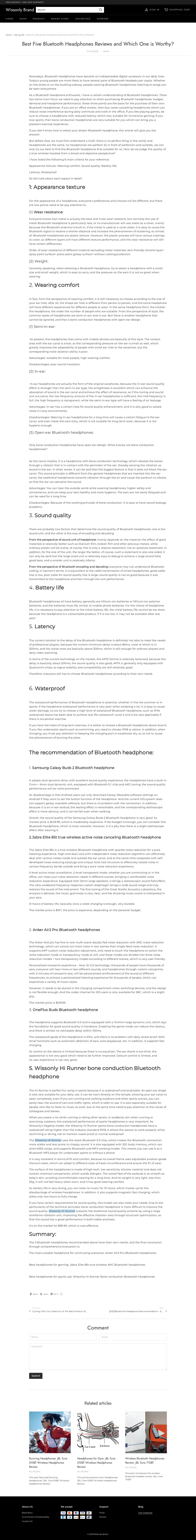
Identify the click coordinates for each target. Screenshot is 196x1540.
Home (9, 19)
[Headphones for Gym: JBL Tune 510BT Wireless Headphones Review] (98, 1432)
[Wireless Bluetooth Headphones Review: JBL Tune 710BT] (146, 1432)
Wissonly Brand (20, 10)
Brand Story (60, 19)
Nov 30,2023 (34, 1472)
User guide (19, 35)
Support (103, 19)
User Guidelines (145, 1513)
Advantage (83, 19)
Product (39, 19)
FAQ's (102, 1513)
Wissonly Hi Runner (48, 1140)
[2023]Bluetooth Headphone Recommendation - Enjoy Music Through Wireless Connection (136, 1311)
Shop (23, 19)
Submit (36, 1375)
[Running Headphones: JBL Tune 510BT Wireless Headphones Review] (50, 1432)
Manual (102, 1517)
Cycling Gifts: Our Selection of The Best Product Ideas (59, 1311)
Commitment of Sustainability (35, 1517)
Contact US (27, 1521)
